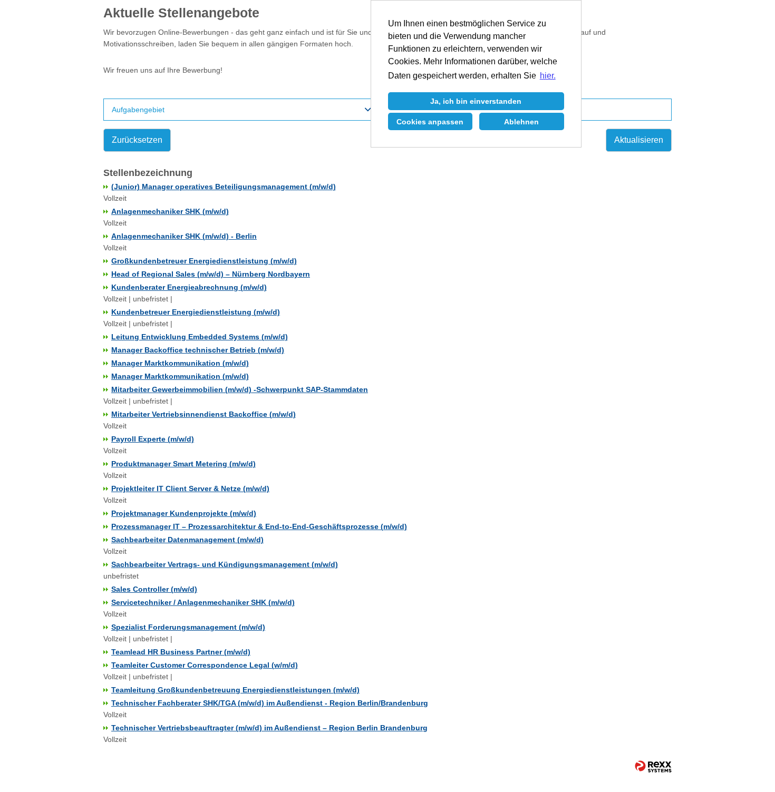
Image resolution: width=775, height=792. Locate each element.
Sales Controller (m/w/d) (154, 589)
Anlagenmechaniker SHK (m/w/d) (170, 211)
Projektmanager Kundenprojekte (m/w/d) (183, 513)
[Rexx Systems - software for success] (648, 766)
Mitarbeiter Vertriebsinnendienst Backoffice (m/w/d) (203, 414)
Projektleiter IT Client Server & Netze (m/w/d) (190, 488)
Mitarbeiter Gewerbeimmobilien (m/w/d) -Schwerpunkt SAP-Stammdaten (239, 389)
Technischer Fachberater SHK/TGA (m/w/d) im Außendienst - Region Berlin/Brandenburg (269, 703)
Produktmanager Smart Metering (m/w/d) (183, 463)
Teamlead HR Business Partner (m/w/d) (180, 652)
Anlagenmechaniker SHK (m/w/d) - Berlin (184, 236)
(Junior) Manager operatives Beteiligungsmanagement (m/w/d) (223, 186)
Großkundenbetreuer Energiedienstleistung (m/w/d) (204, 261)
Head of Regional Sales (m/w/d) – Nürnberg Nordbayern (210, 274)
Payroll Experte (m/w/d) (152, 439)
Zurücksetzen (137, 139)
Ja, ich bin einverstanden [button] (475, 101)
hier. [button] (548, 75)
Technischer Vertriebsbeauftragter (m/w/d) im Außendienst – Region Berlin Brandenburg (269, 727)
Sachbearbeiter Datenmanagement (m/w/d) (187, 539)
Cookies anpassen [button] (429, 122)
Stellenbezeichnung (147, 173)
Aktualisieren (638, 139)
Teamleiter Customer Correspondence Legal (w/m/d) (204, 665)
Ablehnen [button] (521, 122)
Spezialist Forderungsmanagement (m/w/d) (188, 627)
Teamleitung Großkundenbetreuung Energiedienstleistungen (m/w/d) (235, 690)
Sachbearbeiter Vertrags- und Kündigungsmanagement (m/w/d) (224, 564)
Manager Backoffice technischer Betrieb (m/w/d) (197, 350)
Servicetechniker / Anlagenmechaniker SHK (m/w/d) (203, 602)
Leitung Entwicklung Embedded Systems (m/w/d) (199, 337)
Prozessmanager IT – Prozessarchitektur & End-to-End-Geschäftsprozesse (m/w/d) (259, 526)
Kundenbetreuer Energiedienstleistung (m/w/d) (195, 312)
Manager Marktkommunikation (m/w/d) (180, 363)
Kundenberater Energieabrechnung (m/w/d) (189, 287)
